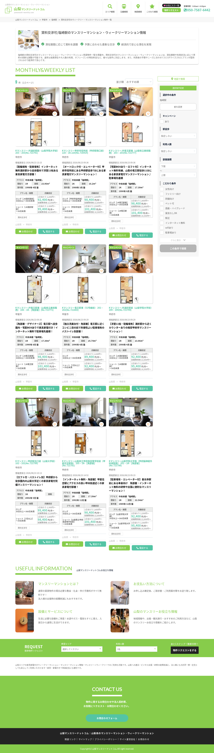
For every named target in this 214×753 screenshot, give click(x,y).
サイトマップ (85, 739)
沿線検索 (124, 11)
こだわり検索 (152, 11)
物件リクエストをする (184, 650)
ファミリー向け (173, 193)
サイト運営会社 (127, 739)
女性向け (169, 188)
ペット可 (169, 203)
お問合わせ (27, 231)
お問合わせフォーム (107, 718)
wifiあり (169, 227)
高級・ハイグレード (175, 208)
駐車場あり (170, 232)
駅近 (167, 217)
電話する (50, 231)
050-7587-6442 (198, 10)
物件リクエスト (171, 10)
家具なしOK (171, 213)
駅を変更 (178, 106)
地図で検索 (179, 78)
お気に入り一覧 (172, 5)
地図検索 (138, 11)
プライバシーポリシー (106, 739)
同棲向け (169, 198)
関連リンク (70, 739)
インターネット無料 (175, 222)
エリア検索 (110, 11)
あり (167, 121)
